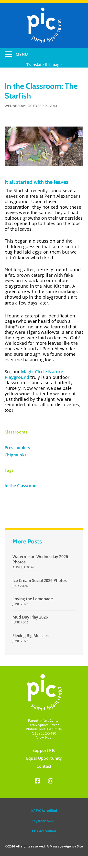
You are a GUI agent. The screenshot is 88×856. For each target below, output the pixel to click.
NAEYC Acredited (44, 811)
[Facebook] (37, 782)
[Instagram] (50, 782)
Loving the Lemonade (32, 598)
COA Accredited (44, 831)
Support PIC (44, 750)
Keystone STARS (44, 821)
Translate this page (44, 64)
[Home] (44, 25)
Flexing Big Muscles (30, 635)
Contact (43, 766)
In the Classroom (21, 485)
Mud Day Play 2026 (30, 617)
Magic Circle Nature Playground (34, 374)
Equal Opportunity (44, 758)
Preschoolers (17, 447)
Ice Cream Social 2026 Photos (39, 580)
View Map (43, 737)
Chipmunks (16, 455)
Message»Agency (63, 846)
